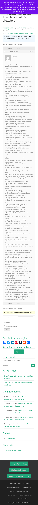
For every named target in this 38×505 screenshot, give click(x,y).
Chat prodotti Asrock (19, 470)
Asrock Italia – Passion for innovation (12, 27)
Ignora (23, 12)
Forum (25, 27)
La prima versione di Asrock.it (19, 499)
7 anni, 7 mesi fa (21, 38)
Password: (7, 322)
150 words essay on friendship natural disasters (20, 33)
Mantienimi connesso (11, 326)
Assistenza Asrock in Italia (19, 476)
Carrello (12, 491)
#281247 (31, 52)
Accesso (7, 329)
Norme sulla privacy (22, 491)
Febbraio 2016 (10, 438)
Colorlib (15, 503)
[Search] (33, 365)
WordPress (27, 503)
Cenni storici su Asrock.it (25, 495)
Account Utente (27, 487)
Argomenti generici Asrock (14, 450)
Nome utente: (7, 318)
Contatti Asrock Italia (11, 495)
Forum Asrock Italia (19, 463)
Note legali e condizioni (13, 487)
